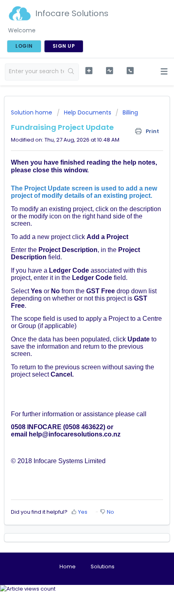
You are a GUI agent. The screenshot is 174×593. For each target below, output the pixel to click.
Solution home (32, 112)
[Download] (72, 294)
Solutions (103, 566)
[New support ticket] (89, 71)
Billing (130, 112)
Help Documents (87, 112)
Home (67, 566)
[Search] (71, 72)
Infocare (45, 460)
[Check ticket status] (109, 71)
